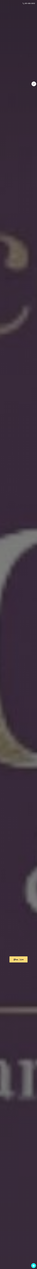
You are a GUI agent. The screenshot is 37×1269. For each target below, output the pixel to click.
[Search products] (34, 84)
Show (33, 1265)
